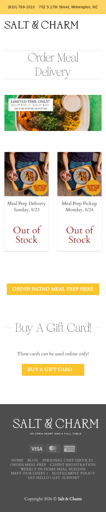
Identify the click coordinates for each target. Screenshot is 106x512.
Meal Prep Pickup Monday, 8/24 (79, 206)
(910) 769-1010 (21, 7)
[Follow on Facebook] (48, 487)
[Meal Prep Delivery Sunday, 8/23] (26, 174)
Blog (32, 460)
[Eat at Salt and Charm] (41, 25)
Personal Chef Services (67, 460)
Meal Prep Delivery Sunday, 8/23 (26, 206)
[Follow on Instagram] (57, 487)
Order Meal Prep (28, 464)
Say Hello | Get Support (54, 477)
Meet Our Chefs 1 (29, 473)
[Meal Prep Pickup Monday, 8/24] (79, 174)
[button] (98, 24)
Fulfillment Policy (73, 473)
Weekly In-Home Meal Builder (53, 469)
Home (17, 460)
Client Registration (73, 464)
